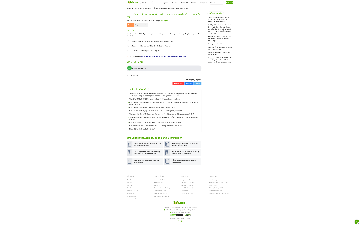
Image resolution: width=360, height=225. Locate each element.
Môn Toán (130, 185)
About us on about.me (133, 199)
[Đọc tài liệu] (178, 221)
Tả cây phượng (131, 196)
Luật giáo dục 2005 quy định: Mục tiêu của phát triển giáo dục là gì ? (152, 107)
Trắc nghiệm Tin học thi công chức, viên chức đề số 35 (146, 161)
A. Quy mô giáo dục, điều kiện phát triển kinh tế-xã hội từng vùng (151, 41)
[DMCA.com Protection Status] (176, 216)
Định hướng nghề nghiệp (161, 196)
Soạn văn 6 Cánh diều (188, 180)
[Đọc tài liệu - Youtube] (181, 221)
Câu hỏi (130, 25)
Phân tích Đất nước (160, 191)
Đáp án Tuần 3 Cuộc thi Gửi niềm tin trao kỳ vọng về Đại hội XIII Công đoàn (185, 153)
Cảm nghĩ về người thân (216, 188)
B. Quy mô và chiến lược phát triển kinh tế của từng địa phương (151, 46)
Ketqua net (185, 191)
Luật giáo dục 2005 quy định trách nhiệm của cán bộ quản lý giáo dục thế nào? (155, 111)
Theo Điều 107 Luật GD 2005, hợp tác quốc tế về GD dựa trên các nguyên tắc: (154, 99)
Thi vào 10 (184, 3)
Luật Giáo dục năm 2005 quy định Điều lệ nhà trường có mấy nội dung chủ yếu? (155, 122)
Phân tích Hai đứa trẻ (160, 193)
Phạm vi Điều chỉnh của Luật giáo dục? (142, 129)
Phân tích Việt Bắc (159, 180)
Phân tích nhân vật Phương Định (219, 193)
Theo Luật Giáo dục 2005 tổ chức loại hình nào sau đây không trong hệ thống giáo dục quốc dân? (161, 114)
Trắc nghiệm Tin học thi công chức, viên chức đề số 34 (184, 161)
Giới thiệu (173, 218)
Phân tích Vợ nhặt (214, 180)
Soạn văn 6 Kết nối (187, 185)
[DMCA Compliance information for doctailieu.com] (187, 216)
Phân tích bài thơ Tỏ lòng (162, 188)
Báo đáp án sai (179, 83)
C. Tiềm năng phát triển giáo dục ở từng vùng (145, 51)
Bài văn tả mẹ (158, 182)
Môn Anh (129, 182)
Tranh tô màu (131, 193)
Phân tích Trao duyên (215, 191)
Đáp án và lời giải (141, 25)
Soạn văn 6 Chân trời (188, 182)
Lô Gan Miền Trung (187, 193)
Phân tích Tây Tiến (132, 191)
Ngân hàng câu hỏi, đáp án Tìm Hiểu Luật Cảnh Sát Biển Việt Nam (185, 144)
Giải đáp (193, 3)
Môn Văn (129, 180)
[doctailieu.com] (180, 203)
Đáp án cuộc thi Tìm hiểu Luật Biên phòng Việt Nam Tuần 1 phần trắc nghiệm (147, 153)
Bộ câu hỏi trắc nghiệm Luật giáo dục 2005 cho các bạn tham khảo (163, 57)
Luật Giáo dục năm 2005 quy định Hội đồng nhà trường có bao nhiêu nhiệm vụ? (155, 126)
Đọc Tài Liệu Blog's (187, 188)
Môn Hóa (129, 188)
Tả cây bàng (212, 185)
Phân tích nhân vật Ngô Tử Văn (218, 182)
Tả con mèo (158, 185)
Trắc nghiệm (203, 3)
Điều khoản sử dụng (183, 218)
